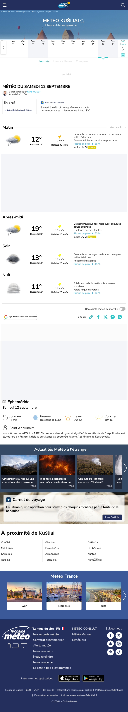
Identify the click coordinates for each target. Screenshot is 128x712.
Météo (3, 12)
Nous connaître (43, 651)
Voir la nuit (116, 127)
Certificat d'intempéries (48, 640)
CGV (36, 690)
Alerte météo (42, 645)
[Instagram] (119, 643)
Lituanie (11, 12)
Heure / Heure (62, 61)
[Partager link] (91, 317)
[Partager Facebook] (98, 317)
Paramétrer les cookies (46, 695)
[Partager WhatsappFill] (120, 317)
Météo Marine (81, 634)
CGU (28, 690)
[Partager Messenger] (112, 317)
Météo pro (79, 640)
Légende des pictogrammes (52, 668)
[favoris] (82, 20)
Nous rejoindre (43, 657)
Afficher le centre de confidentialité (79, 695)
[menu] (5, 5)
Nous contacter (43, 662)
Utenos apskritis (22, 12)
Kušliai (56, 12)
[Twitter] (119, 635)
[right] (125, 468)
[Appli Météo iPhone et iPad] (69, 678)
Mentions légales (14, 690)
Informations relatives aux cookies (74, 690)
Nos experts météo (46, 634)
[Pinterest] (110, 652)
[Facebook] (110, 635)
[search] (123, 5)
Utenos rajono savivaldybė (41, 12)
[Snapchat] (110, 643)
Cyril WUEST (33, 91)
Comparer (82, 61)
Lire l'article (112, 517)
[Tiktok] (119, 652)
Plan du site (48, 690)
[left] (3, 47)
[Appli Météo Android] (93, 678)
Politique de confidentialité (109, 690)
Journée (44, 61)
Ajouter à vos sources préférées (23, 316)
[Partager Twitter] (105, 317)
